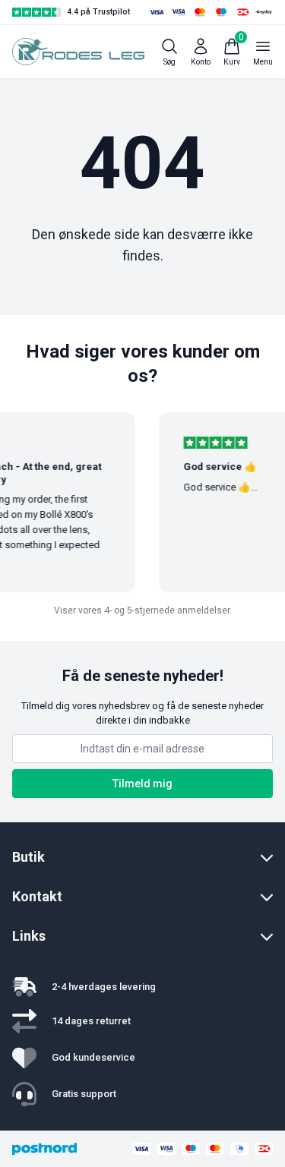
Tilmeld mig (142, 783)
